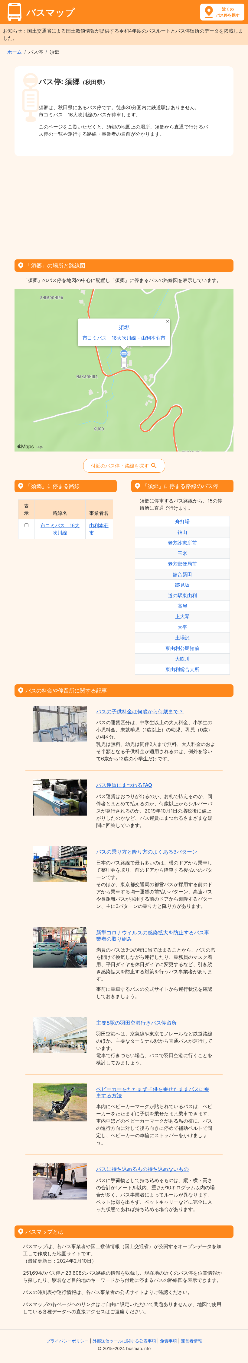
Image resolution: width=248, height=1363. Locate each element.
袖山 (182, 532)
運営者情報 (191, 1340)
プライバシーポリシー (67, 1340)
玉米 (182, 553)
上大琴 (182, 616)
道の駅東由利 (182, 595)
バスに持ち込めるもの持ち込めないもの (142, 1169)
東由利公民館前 (182, 648)
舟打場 (182, 521)
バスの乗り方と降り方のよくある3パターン (146, 852)
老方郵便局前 (182, 564)
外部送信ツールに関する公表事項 (124, 1340)
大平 (182, 627)
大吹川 (182, 659)
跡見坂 (182, 585)
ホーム (14, 52)
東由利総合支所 (182, 669)
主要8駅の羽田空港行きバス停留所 (136, 1023)
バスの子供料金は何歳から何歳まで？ (140, 711)
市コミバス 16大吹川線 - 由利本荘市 (124, 338)
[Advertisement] (124, 205)
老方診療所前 (182, 543)
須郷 (124, 327)
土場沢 (182, 638)
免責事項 (168, 1340)
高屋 (182, 606)
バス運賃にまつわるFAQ (124, 785)
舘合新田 (182, 574)
